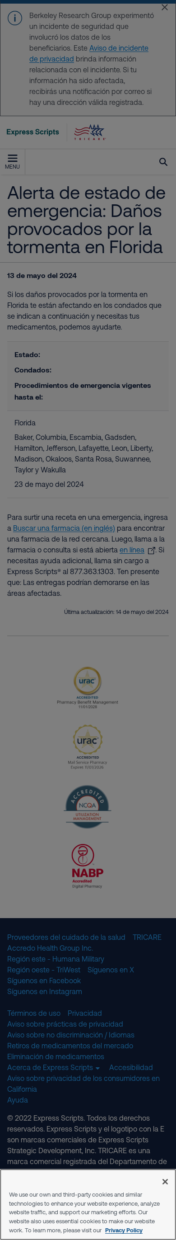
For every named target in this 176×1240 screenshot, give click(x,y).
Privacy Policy (124, 1230)
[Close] (165, 1182)
